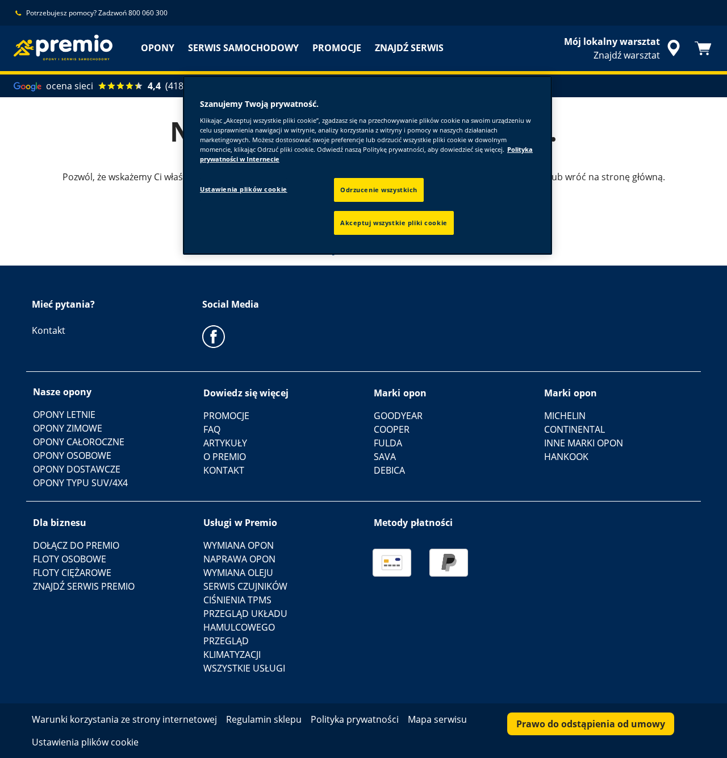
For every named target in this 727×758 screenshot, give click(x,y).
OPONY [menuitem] (157, 48)
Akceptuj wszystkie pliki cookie (394, 222)
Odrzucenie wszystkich (378, 189)
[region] (367, 165)
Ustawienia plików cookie (243, 189)
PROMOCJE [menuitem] (336, 48)
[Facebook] (213, 336)
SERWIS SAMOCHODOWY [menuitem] (243, 48)
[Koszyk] (703, 48)
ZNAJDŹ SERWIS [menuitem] (409, 48)
